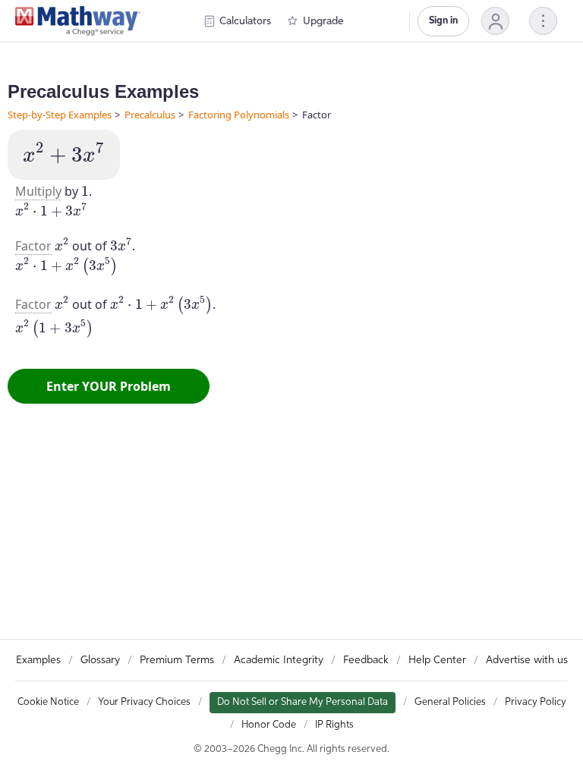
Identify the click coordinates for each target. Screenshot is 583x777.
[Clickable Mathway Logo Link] (77, 21)
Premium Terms (177, 660)
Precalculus (149, 114)
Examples (38, 660)
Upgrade (323, 21)
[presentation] (64, 153)
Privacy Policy (535, 702)
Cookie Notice (48, 702)
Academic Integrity (278, 660)
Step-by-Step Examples (60, 114)
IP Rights (334, 725)
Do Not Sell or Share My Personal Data (302, 702)
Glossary (100, 660)
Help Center (437, 660)
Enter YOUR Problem (108, 386)
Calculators (245, 21)
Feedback (366, 660)
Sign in (443, 21)
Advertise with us (527, 660)
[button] (495, 21)
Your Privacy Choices (144, 702)
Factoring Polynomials (238, 114)
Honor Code (268, 725)
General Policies (450, 702)
